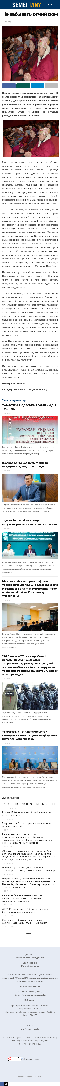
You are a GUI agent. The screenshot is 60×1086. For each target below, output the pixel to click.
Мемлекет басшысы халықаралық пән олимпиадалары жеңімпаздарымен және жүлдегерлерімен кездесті (23, 898)
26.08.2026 (7, 528)
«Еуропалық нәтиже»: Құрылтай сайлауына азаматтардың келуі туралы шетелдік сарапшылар (29, 735)
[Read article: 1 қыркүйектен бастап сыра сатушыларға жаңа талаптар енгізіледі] (30, 545)
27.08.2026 (7, 471)
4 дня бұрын (8, 874)
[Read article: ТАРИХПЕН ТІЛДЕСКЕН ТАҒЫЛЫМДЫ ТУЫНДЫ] (30, 430)
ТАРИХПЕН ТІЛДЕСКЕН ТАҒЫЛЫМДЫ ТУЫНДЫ (28, 804)
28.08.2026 (7, 413)
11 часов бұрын (10, 808)
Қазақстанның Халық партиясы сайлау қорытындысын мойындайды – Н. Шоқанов (24, 921)
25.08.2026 (7, 743)
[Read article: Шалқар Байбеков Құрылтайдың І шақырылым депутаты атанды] (30, 488)
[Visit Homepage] (27, 4)
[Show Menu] (3, 4)
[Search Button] (56, 4)
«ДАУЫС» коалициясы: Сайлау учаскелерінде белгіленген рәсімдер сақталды (26, 910)
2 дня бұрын (8, 819)
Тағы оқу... (30, 933)
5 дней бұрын (9, 916)
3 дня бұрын (8, 830)
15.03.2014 (7, 22)
